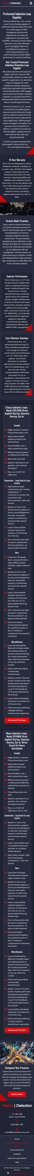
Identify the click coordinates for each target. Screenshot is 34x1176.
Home (17, 1139)
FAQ (17, 1162)
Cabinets (17, 1154)
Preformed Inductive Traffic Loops (17, 1144)
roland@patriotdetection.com (17, 1132)
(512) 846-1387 (17, 1124)
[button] (17, 720)
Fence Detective (17, 1150)
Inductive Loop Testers (17, 1158)
